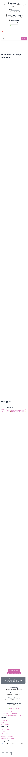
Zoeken (24, 38)
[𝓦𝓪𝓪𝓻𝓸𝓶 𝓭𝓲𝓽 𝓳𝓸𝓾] (23, 457)
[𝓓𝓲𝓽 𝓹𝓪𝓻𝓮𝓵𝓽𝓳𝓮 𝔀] (23, 537)
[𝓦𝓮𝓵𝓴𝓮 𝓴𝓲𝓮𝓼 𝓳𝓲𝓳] (5, 453)
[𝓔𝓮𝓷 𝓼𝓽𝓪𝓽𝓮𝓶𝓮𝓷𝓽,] (14, 531)
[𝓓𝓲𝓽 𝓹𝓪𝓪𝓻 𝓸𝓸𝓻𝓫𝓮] (5, 623)
